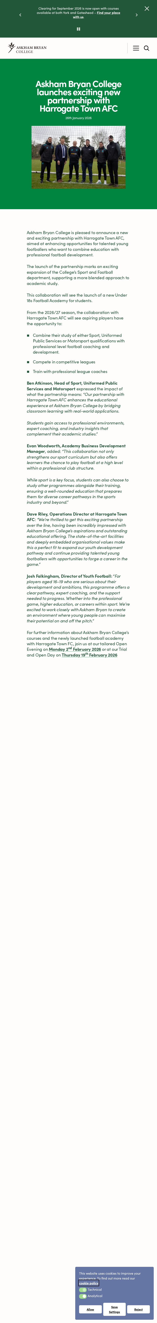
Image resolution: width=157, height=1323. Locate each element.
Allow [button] (90, 1309)
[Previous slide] (20, 14)
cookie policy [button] (88, 1283)
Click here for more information (88, 21)
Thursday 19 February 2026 (89, 655)
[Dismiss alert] (147, 8)
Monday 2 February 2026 (75, 649)
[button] (83, 1290)
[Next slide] (137, 14)
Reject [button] (138, 1309)
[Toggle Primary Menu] (136, 48)
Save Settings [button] (114, 1309)
